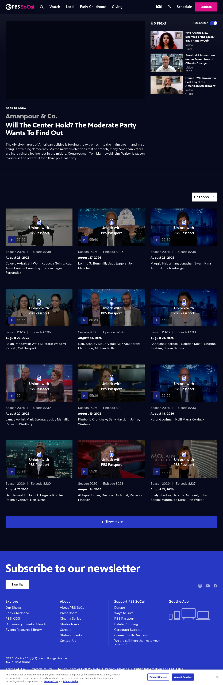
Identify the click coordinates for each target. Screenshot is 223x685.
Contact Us (68, 640)
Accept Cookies (183, 676)
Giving (117, 7)
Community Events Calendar (27, 624)
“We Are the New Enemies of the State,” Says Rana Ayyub (200, 36)
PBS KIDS (13, 618)
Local (70, 7)
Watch (54, 7)
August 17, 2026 (17, 489)
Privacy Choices (117, 669)
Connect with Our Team (131, 635)
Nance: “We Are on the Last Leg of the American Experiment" (201, 81)
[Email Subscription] (159, 7)
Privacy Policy (41, 669)
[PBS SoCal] (20, 7)
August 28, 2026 (17, 257)
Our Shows (14, 607)
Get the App (179, 601)
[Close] (217, 677)
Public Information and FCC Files (158, 669)
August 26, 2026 (162, 257)
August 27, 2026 (89, 257)
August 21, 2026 (162, 338)
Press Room (68, 613)
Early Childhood (93, 7)
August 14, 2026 (89, 489)
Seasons (201, 197)
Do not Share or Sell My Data (78, 669)
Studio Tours (69, 624)
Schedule (184, 7)
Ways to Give (123, 613)
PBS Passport (124, 618)
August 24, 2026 (90, 338)
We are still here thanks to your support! (137, 642)
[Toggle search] (42, 7)
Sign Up (17, 584)
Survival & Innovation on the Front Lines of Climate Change (200, 59)
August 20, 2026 (17, 413)
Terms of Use (16, 669)
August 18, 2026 (162, 413)
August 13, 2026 (162, 489)
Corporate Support (128, 629)
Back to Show (16, 108)
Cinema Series (70, 618)
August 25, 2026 (17, 338)
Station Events (71, 635)
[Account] (169, 6)
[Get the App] (192, 614)
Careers (65, 629)
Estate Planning (126, 624)
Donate (206, 7)
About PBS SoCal (72, 607)
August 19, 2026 (89, 413)
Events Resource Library (24, 629)
